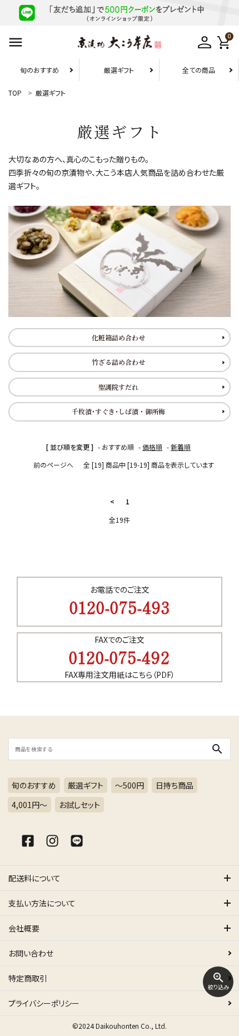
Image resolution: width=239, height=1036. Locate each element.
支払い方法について (42, 903)
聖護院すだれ (118, 386)
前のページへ (53, 464)
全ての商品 (198, 70)
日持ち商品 (174, 785)
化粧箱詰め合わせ (118, 337)
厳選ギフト (119, 70)
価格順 (152, 447)
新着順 (181, 447)
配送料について (34, 878)
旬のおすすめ (39, 70)
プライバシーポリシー (43, 1003)
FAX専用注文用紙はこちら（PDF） (119, 674)
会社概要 (23, 928)
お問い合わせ (30, 953)
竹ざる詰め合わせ (118, 361)
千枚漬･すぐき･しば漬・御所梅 (118, 411)
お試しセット (79, 804)
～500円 (129, 785)
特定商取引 (27, 978)
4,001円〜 (29, 804)
